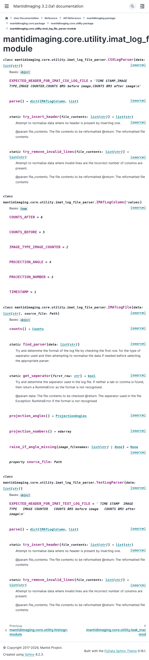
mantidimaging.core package (27, 23)
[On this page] (142, 6)
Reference (51, 18)
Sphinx (30, 654)
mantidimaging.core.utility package (72, 23)
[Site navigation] (6, 6)
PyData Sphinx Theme (120, 651)
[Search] (132, 6)
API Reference (72, 18)
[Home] (6, 18)
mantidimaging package (101, 18)
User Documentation (26, 18)
